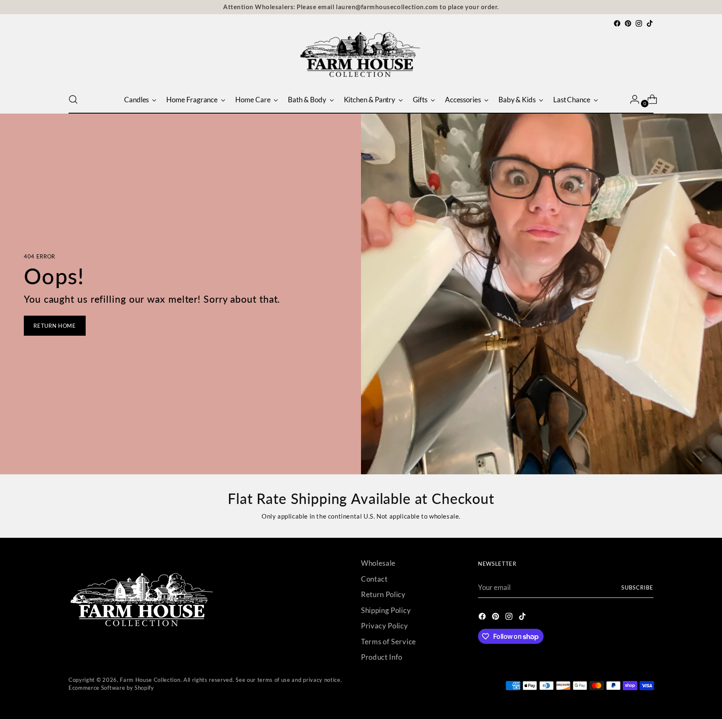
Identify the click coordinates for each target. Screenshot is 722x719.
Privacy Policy (384, 625)
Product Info (381, 657)
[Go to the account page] (631, 99)
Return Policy (383, 594)
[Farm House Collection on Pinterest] (628, 23)
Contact (374, 579)
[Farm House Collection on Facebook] (617, 23)
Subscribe (637, 587)
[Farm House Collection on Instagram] (639, 23)
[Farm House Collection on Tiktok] (649, 23)
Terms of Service (388, 641)
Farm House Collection (150, 679)
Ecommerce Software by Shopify (111, 687)
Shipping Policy (386, 610)
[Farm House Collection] (361, 57)
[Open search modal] (73, 99)
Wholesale (378, 563)
